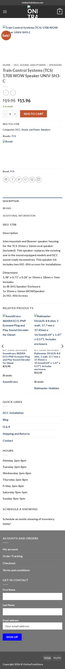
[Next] (62, 353)
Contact (8, 440)
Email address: (11, 620)
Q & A (6, 426)
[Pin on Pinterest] (32, 180)
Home (6, 65)
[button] (5, 11)
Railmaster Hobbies (46, 388)
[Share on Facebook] (13, 180)
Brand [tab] (7, 208)
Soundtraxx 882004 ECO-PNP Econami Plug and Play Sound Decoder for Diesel (16, 358)
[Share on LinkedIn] (39, 180)
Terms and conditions (16, 570)
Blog (5, 419)
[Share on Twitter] (19, 180)
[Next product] (6, 92)
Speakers (55, 65)
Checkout (9, 563)
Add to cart (34, 113)
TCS (14, 136)
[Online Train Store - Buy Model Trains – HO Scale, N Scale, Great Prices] (32, 11)
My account (10, 549)
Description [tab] (11, 201)
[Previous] (3, 353)
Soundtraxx (10, 381)
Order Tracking (13, 556)
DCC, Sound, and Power (30, 65)
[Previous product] (13, 92)
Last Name (8, 605)
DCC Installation (13, 412)
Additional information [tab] (19, 215)
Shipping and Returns (16, 433)
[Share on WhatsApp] (6, 180)
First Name (9, 589)
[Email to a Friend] (26, 180)
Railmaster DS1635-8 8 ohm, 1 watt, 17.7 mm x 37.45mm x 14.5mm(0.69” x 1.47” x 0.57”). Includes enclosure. (47, 361)
